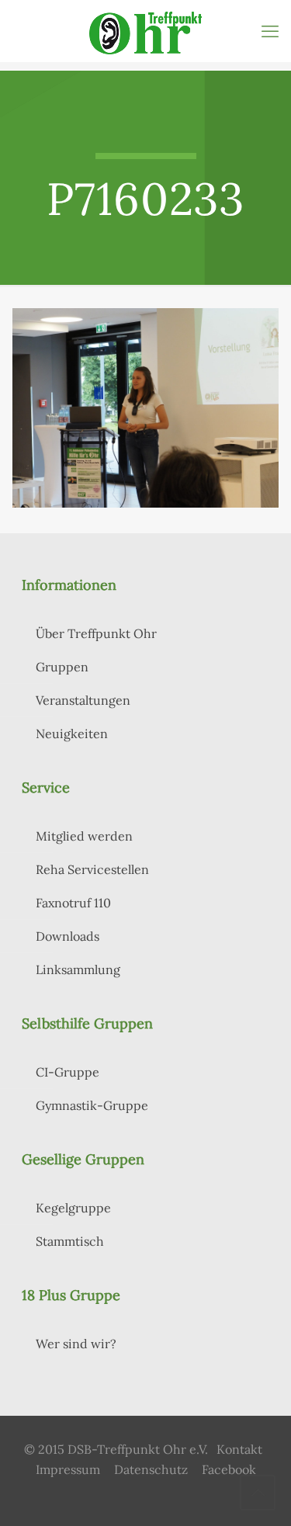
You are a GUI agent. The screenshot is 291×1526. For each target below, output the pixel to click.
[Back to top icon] (257, 1492)
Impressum (68, 1469)
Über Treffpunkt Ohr (96, 633)
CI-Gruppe (67, 1072)
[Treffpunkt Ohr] (145, 31)
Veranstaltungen (83, 700)
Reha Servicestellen (92, 869)
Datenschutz (151, 1469)
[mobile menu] (270, 31)
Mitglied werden (84, 836)
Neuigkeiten (72, 733)
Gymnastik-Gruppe (92, 1105)
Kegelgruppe (73, 1208)
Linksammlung (78, 969)
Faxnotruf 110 (73, 902)
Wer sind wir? (76, 1343)
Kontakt (239, 1449)
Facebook (229, 1469)
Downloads (67, 936)
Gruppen (62, 667)
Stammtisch (70, 1241)
